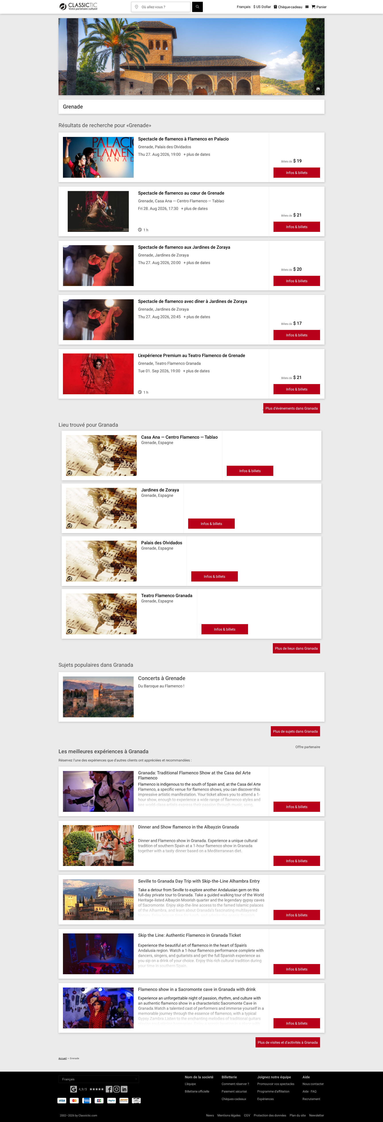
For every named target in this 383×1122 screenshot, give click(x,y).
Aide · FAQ (310, 1091)
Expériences (265, 1099)
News (210, 1115)
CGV (247, 1115)
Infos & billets (296, 173)
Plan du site (298, 1115)
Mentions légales (228, 1115)
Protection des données (270, 1115)
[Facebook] (73, 1088)
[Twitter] (116, 1090)
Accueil (63, 1058)
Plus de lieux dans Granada (296, 648)
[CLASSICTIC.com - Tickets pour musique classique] (78, 7)
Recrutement (311, 1099)
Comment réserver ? (235, 1084)
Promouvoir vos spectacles (275, 1084)
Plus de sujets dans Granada (295, 731)
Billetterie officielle (197, 1091)
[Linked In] (124, 1090)
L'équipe (190, 1084)
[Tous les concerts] (197, 7)
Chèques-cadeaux (234, 1099)
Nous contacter (313, 1084)
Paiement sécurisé (234, 1091)
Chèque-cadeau (289, 7)
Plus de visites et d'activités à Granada (288, 1042)
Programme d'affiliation (273, 1091)
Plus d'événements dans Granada (292, 408)
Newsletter (316, 1115)
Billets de (286, 161)
